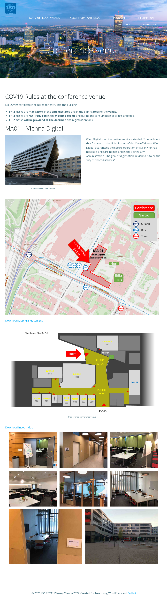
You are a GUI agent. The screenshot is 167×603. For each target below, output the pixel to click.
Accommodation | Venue (85, 18)
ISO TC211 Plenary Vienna (44, 18)
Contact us (149, 24)
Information (146, 18)
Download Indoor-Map (19, 427)
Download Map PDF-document (24, 320)
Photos (123, 24)
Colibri (132, 593)
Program (119, 18)
